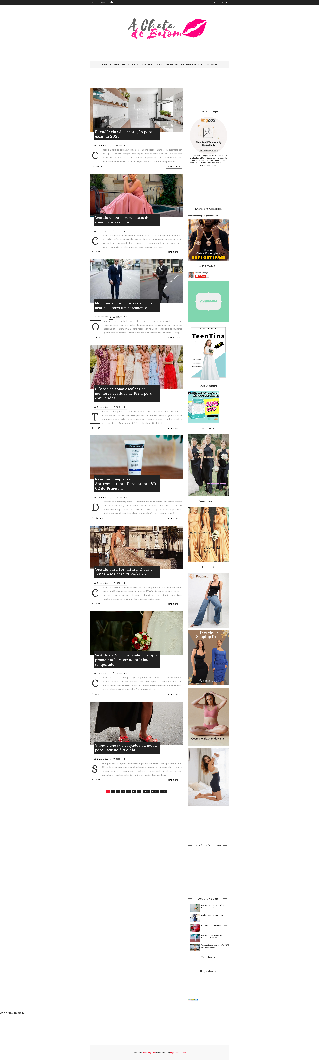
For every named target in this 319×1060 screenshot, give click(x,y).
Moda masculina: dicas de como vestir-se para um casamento (123, 305)
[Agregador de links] (193, 999)
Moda (160, 64)
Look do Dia (147, 64)
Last (163, 791)
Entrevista (211, 64)
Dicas (135, 64)
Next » (154, 791)
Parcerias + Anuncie (191, 64)
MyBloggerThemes (178, 1052)
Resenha (114, 64)
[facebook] (218, 2)
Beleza (125, 64)
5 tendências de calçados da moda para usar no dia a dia (126, 747)
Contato (103, 2)
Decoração (172, 64)
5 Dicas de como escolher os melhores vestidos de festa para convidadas (123, 393)
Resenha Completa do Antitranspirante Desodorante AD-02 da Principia (126, 484)
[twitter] (226, 2)
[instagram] (214, 2)
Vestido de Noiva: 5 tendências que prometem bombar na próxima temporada (126, 660)
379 (146, 791)
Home (94, 2)
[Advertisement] (150, 79)
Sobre (111, 2)
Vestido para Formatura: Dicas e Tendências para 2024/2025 (124, 571)
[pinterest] (222, 2)
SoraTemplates (149, 1052)
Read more (173, 166)
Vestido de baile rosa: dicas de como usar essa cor (122, 219)
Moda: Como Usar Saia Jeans (213, 915)
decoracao (100, 166)
